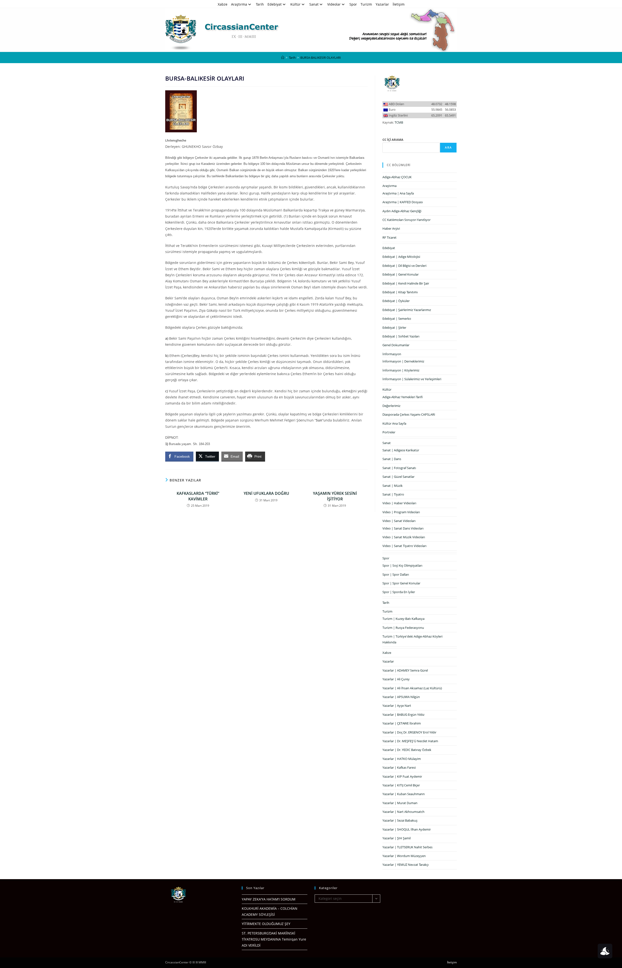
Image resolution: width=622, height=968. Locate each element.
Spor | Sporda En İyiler (398, 592)
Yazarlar (382, 4)
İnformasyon (391, 354)
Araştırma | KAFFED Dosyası (402, 202)
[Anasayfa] (282, 57)
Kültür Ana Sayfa (394, 423)
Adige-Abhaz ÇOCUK (397, 177)
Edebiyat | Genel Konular (400, 274)
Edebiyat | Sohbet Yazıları (400, 336)
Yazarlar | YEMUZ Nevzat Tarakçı (405, 864)
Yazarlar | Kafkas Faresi (399, 767)
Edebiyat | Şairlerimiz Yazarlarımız (406, 310)
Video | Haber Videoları (399, 503)
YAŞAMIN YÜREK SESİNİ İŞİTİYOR (335, 496)
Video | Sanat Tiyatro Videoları (404, 546)
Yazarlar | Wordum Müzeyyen (404, 856)
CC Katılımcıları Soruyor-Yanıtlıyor (406, 220)
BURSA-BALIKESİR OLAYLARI (320, 57)
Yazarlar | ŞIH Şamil (396, 838)
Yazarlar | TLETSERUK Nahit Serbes (407, 847)
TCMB (399, 122)
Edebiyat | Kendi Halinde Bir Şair (405, 283)
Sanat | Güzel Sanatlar (398, 476)
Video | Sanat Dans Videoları (402, 528)
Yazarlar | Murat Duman (399, 803)
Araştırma (239, 4)
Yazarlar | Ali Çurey (396, 679)
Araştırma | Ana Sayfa (398, 193)
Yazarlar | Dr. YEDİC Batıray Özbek (406, 750)
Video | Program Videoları (401, 512)
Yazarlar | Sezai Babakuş (399, 820)
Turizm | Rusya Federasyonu (403, 627)
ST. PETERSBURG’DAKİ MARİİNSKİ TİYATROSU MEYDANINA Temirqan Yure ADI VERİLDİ (274, 939)
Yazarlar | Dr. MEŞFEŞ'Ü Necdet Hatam (410, 741)
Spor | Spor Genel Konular (401, 583)
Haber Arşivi (391, 228)
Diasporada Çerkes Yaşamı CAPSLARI (408, 414)
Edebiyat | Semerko (396, 318)
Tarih (260, 4)
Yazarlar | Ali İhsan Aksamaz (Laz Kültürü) (412, 688)
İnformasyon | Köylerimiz (400, 370)
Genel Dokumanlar (395, 345)
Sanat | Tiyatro (393, 494)
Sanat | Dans (391, 459)
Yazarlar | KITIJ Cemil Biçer (401, 785)
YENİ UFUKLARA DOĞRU (266, 493)
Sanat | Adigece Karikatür (400, 450)
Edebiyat (275, 4)
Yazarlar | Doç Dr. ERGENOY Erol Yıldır (409, 732)
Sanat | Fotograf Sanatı (399, 468)
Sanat (314, 4)
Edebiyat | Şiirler (394, 327)
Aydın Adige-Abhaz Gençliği (401, 211)
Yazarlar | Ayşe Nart (396, 705)
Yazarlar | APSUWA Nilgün (401, 697)
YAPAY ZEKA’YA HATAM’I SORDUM (268, 899)
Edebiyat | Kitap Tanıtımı (400, 292)
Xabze (222, 4)
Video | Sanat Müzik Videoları (403, 537)
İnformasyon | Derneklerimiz (403, 361)
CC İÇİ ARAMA (392, 139)
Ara (448, 147)
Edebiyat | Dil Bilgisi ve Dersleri (404, 265)
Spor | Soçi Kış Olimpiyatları (402, 565)
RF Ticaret (389, 237)
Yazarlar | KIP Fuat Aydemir (402, 776)
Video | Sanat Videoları (398, 521)
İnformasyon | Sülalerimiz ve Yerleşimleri (411, 379)
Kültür (295, 4)
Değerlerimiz (391, 406)
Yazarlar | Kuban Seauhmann (403, 794)
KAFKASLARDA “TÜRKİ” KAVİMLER (198, 496)
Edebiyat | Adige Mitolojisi (401, 256)
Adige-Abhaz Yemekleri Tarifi (402, 397)
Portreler (388, 432)
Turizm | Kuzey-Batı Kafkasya (403, 618)
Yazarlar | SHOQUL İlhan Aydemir (406, 829)
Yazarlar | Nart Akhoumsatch (403, 811)
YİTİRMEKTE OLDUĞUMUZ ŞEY (266, 923)
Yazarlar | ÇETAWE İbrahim (401, 723)
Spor (353, 4)
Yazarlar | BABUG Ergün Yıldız (403, 714)
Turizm (366, 4)
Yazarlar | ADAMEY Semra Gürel (405, 670)
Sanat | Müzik (392, 485)
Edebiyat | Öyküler (396, 301)
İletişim (399, 4)
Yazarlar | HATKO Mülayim (401, 759)
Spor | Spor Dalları (395, 574)
